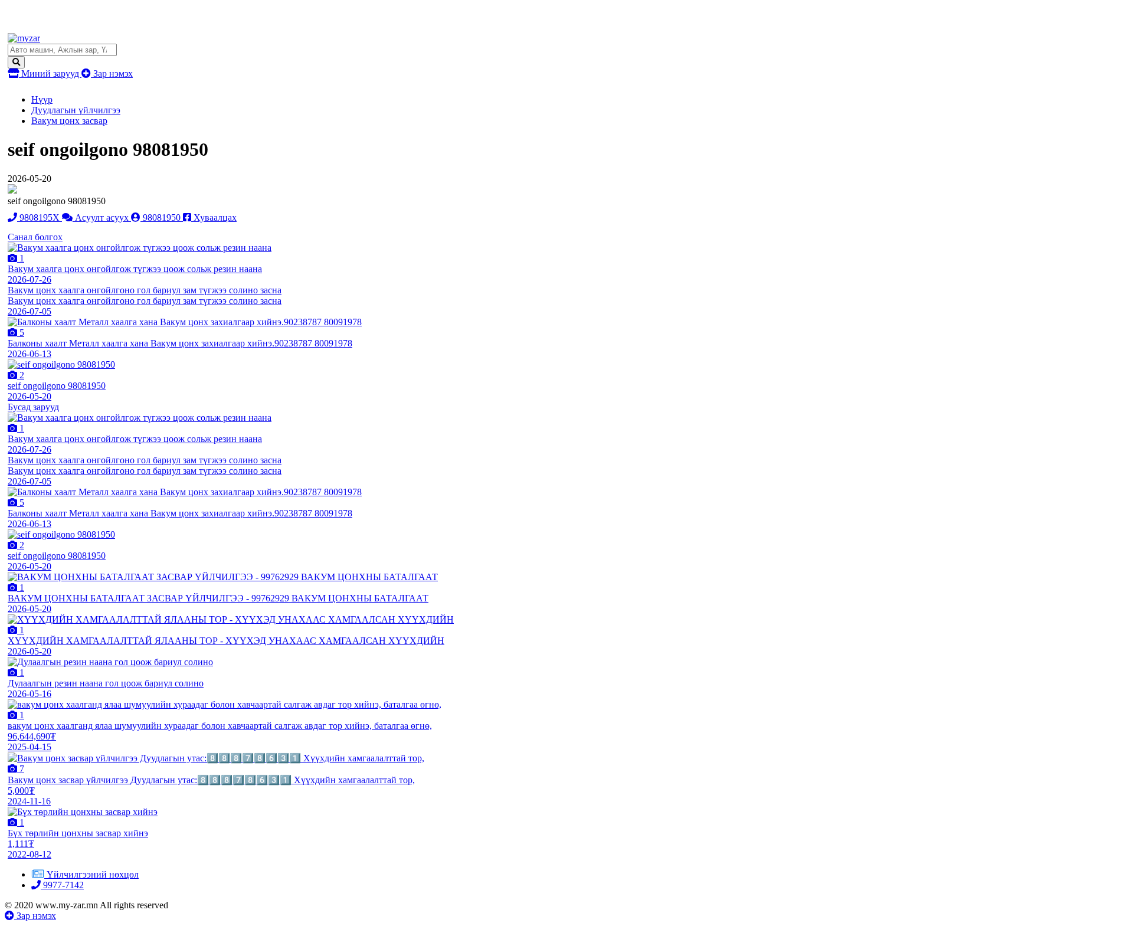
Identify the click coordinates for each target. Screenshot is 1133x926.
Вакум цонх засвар (69, 121)
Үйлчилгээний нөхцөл (93, 874)
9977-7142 (62, 885)
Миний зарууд (50, 73)
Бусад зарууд (33, 407)
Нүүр (42, 99)
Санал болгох (35, 237)
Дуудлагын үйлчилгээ (75, 110)
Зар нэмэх (112, 73)
